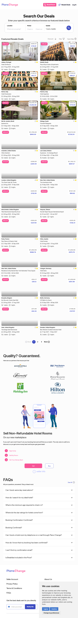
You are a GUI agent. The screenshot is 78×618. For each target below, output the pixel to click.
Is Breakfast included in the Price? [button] (19, 557)
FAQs (8, 592)
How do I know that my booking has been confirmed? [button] (27, 542)
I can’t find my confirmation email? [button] (19, 550)
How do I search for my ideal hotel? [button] (19, 497)
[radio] (37, 62)
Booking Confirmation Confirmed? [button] (19, 520)
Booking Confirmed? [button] (14, 527)
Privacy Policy (12, 583)
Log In (74, 5)
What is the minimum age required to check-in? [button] (24, 505)
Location (9, 26)
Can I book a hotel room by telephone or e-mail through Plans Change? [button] (34, 535)
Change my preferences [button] (51, 613)
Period (29, 26)
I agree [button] (46, 609)
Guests (48, 26)
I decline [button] (54, 609)
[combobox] (15, 29)
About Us (48, 579)
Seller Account (12, 579)
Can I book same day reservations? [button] (19, 490)
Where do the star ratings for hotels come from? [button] (24, 512)
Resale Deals (65, 5)
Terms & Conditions (14, 588)
